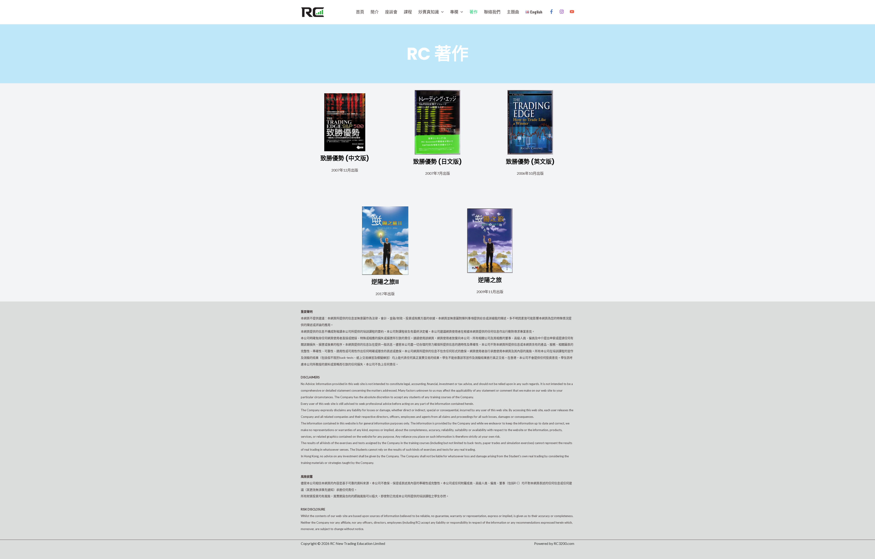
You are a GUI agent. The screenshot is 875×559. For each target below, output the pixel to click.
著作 (473, 12)
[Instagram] (561, 11)
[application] (441, 12)
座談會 (391, 12)
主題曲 (513, 12)
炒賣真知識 (428, 12)
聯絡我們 (492, 12)
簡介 (375, 12)
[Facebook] (551, 11)
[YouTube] (572, 11)
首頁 (360, 12)
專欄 (454, 12)
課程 (408, 12)
